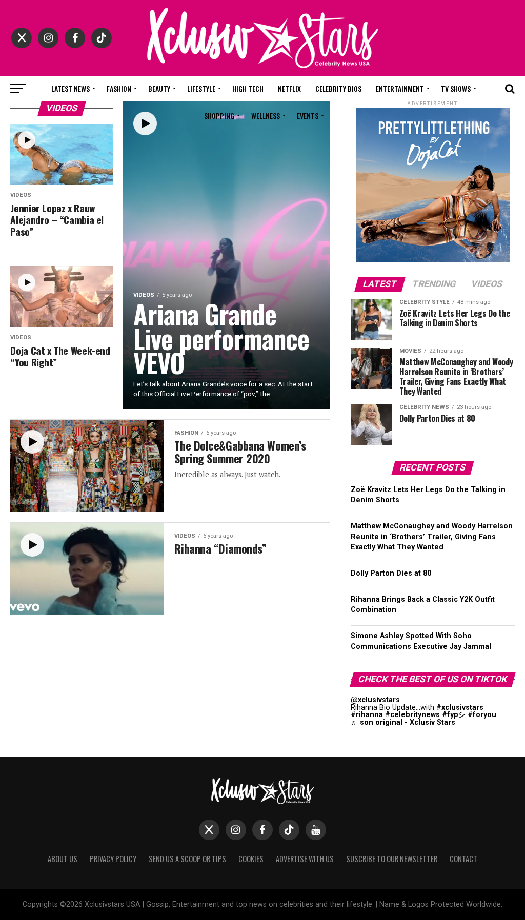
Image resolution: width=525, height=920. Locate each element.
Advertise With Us (305, 858)
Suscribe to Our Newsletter (391, 858)
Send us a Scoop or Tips (187, 858)
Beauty (159, 88)
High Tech (248, 88)
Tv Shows (456, 88)
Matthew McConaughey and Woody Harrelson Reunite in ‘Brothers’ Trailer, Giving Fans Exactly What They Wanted (432, 536)
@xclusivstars (375, 700)
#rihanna (367, 714)
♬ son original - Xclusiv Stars (403, 722)
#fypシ (454, 714)
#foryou (482, 714)
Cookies (251, 858)
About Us (62, 858)
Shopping (219, 115)
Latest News (70, 88)
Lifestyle (201, 88)
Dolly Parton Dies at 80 (391, 573)
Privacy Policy (113, 858)
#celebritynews (412, 714)
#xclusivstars (459, 707)
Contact (463, 858)
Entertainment (400, 88)
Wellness (265, 115)
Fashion (119, 88)
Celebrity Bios (338, 88)
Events (307, 115)
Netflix (289, 88)
